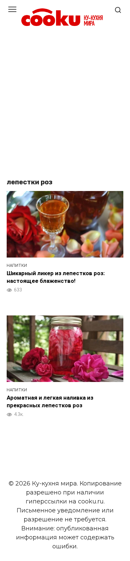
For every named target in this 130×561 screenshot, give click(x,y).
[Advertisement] (65, 103)
